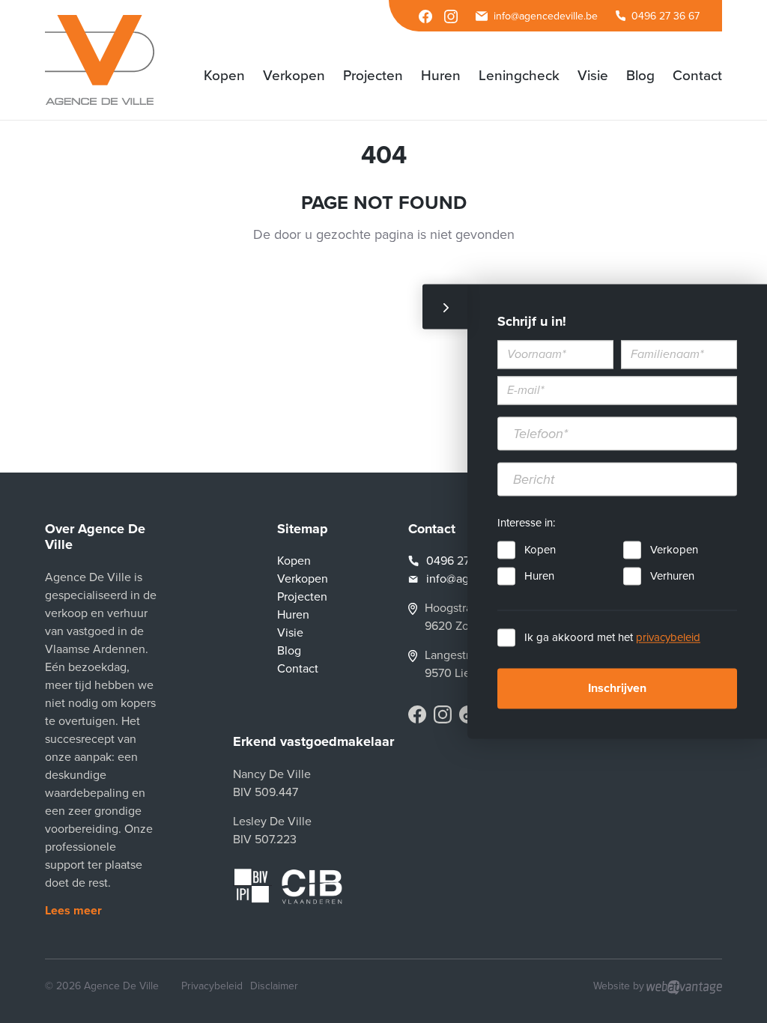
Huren (539, 576)
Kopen (540, 550)
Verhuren (672, 576)
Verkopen (674, 550)
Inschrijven (617, 689)
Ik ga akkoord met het (612, 638)
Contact (297, 668)
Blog (289, 650)
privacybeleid (668, 638)
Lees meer (73, 910)
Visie (290, 632)
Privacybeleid (212, 986)
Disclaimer (274, 986)
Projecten (302, 596)
